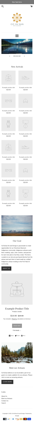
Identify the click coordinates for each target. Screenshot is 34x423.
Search (3, 403)
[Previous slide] (10, 56)
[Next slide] (24, 56)
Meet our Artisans (6, 398)
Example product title (8, 87)
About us (6, 268)
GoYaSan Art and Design (18, 413)
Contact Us (4, 401)
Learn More (7, 382)
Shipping (14, 319)
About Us (4, 396)
